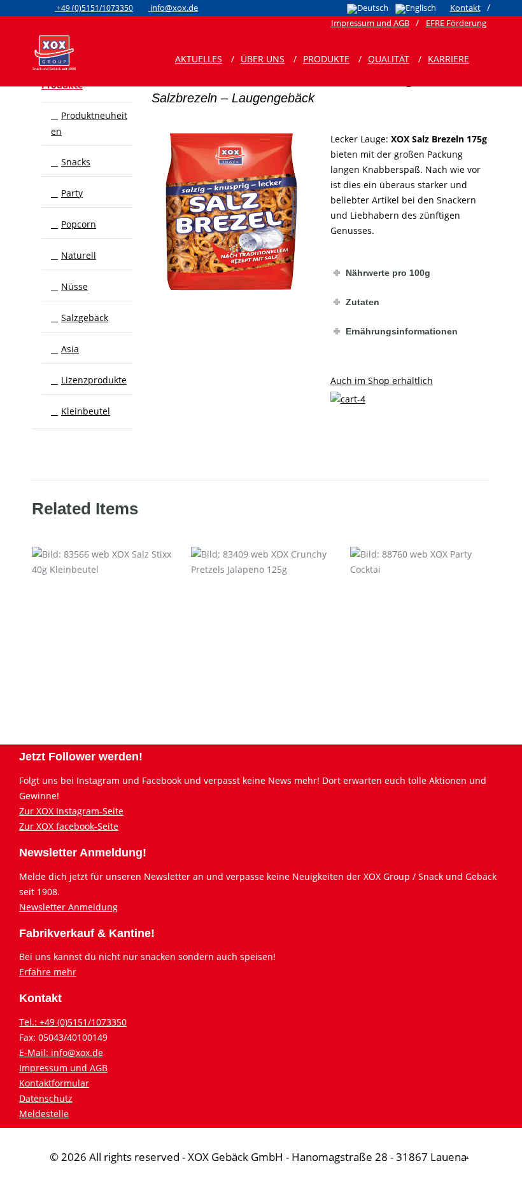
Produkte (326, 59)
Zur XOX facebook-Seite (68, 826)
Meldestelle (44, 1114)
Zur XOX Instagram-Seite (71, 811)
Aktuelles (198, 59)
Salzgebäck (84, 318)
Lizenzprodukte (94, 380)
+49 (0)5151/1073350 (94, 8)
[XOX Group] (54, 51)
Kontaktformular (54, 1083)
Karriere (448, 59)
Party (72, 193)
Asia (70, 349)
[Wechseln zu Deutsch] (367, 9)
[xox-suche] (467, 51)
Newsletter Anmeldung (68, 907)
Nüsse (74, 286)
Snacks (75, 162)
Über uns (263, 59)
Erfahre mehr (47, 972)
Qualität (388, 59)
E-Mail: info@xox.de (61, 1052)
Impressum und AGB (63, 1068)
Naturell (78, 255)
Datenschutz (46, 1098)
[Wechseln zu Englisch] (415, 9)
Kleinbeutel (85, 411)
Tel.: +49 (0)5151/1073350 (73, 1022)
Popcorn (78, 224)
